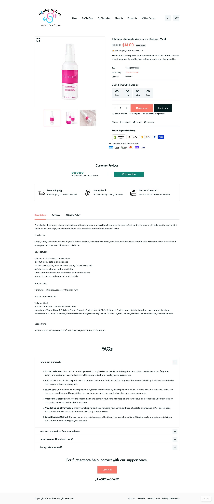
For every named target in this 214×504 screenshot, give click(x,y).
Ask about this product (155, 113)
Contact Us (132, 18)
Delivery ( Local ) (153, 498)
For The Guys (87, 18)
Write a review (129, 174)
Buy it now (163, 108)
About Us (119, 18)
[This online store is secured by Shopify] (119, 137)
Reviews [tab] (56, 215)
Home (74, 18)
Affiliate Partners (148, 18)
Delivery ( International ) (170, 498)
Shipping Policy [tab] (73, 215)
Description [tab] (40, 215)
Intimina (129, 77)
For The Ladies (104, 18)
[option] (70, 72)
